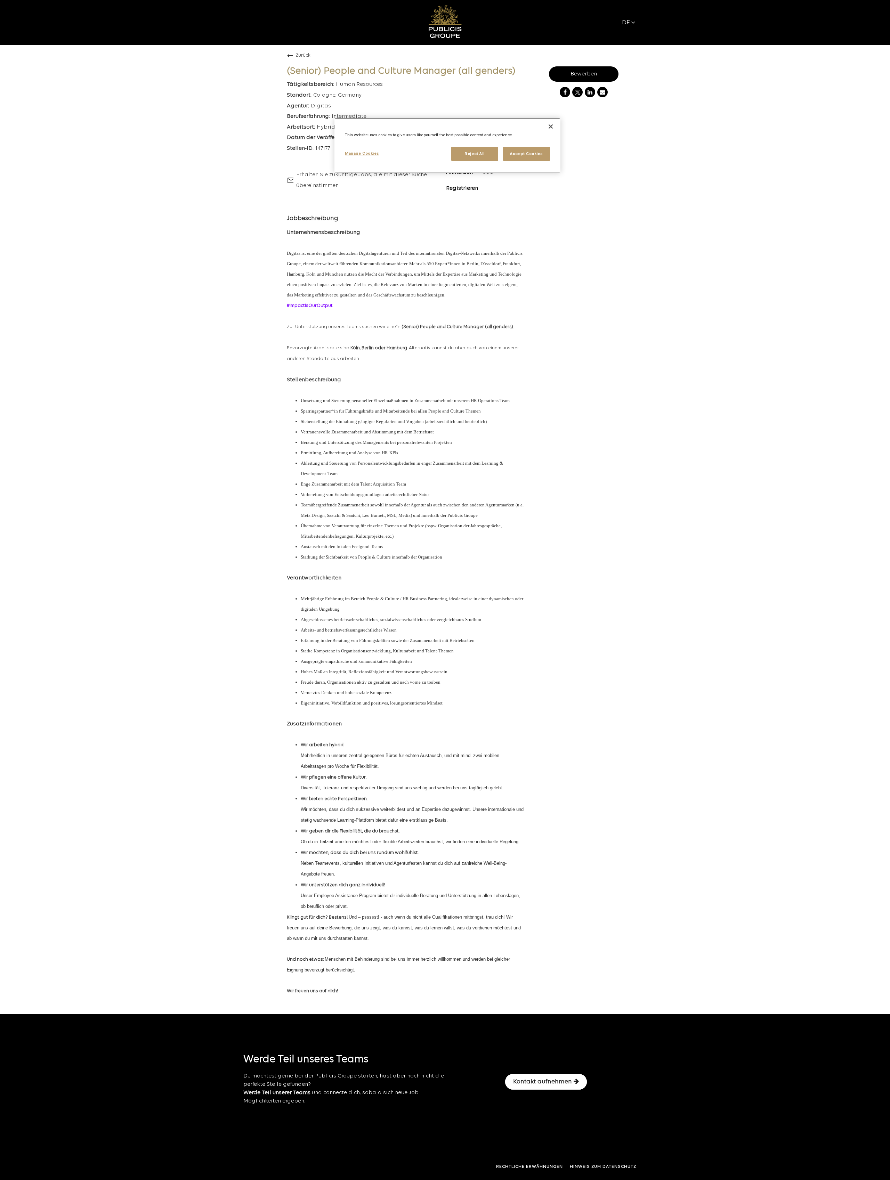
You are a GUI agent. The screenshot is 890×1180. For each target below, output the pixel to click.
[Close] (550, 126)
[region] (447, 145)
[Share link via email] (602, 92)
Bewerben (584, 74)
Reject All (474, 153)
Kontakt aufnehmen (542, 1082)
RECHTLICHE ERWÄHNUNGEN (529, 1167)
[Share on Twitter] (577, 92)
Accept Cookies (526, 153)
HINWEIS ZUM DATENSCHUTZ (603, 1167)
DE (626, 22)
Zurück (303, 55)
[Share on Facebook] (565, 92)
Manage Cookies (362, 153)
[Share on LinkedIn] (590, 92)
